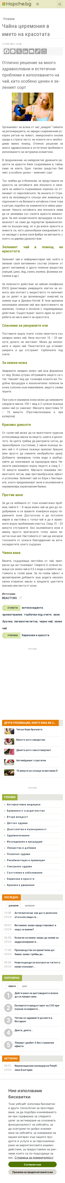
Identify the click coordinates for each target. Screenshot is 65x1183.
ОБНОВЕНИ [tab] (29, 906)
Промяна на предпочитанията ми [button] (32, 1172)
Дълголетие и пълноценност (27, 829)
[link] (34, 1157)
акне (56, 614)
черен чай (46, 621)
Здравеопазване (18, 835)
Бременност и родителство (26, 810)
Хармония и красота (35, 635)
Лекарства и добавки (21, 847)
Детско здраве (17, 823)
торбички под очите (37, 614)
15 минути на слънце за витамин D (37, 770)
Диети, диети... (24, 1030)
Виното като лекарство (30, 739)
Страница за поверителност (34, 1157)
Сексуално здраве (19, 866)
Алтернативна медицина (24, 804)
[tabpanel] (32, 940)
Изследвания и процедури (24, 841)
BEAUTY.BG (9, 598)
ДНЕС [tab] (24, 986)
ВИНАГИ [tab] (12, 986)
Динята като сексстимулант (33, 750)
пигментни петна (25, 621)
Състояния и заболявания (24, 872)
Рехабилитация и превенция (26, 860)
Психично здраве (18, 854)
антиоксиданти (32, 607)
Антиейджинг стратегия (31, 760)
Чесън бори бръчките (29, 729)
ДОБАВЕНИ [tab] (13, 906)
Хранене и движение (20, 885)
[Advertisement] (32, 683)
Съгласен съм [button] (32, 1164)
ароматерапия (12, 614)
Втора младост (17, 817)
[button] (37, 4)
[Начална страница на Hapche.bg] (16, 5)
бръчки (7, 621)
